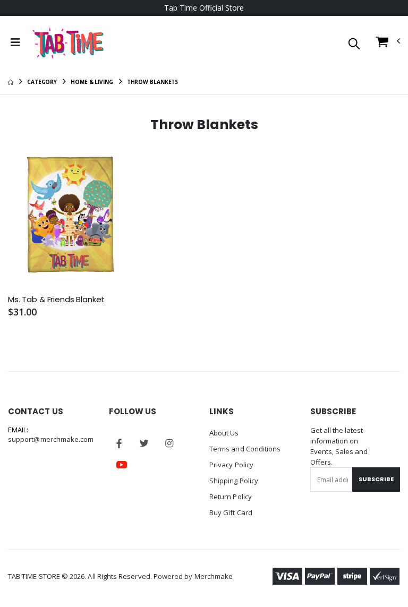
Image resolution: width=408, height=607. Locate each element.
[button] (354, 44)
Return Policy (230, 496)
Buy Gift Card (230, 512)
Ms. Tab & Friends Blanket (56, 299)
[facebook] (119, 443)
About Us (224, 433)
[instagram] (169, 443)
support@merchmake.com (51, 439)
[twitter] (144, 443)
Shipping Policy (233, 480)
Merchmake (213, 576)
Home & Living (92, 82)
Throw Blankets (152, 82)
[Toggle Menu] (15, 42)
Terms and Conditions (244, 449)
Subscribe (376, 479)
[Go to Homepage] (68, 42)
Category (42, 82)
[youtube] (121, 464)
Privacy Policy (231, 464)
